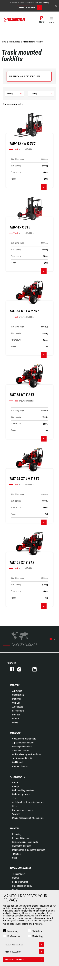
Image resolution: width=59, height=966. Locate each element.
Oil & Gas (16, 702)
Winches (16, 814)
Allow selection (13, 952)
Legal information (20, 882)
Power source (16, 172)
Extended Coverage (21, 838)
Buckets (16, 782)
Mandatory (13, 931)
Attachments (17, 776)
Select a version (27, 7)
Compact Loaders (20, 766)
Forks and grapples (21, 794)
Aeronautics (17, 706)
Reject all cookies (14, 944)
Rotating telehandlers (22, 746)
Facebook (10, 669)
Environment (18, 710)
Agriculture (17, 691)
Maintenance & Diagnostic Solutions (28, 850)
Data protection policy (22, 886)
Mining (15, 722)
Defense (16, 714)
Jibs (14, 798)
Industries (16, 699)
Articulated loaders (20, 750)
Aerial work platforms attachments (27, 802)
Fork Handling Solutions (23, 790)
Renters (15, 718)
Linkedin (36, 668)
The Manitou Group (20, 868)
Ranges (13, 179)
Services (14, 828)
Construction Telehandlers (24, 738)
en (50, 639)
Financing (16, 834)
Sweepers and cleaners (22, 810)
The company (18, 874)
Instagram (21, 668)
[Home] (14, 19)
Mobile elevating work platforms (26, 754)
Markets (15, 685)
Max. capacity (16, 166)
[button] (51, 19)
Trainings (16, 854)
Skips (14, 806)
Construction (18, 695)
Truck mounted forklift (22, 758)
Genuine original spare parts (25, 842)
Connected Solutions (21, 846)
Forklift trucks (18, 762)
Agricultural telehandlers (23, 742)
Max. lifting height (17, 159)
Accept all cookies (14, 959)
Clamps (15, 786)
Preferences (13, 936)
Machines (15, 733)
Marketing (37, 936)
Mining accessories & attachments (27, 818)
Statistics (37, 931)
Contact (15, 878)
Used (14, 858)
